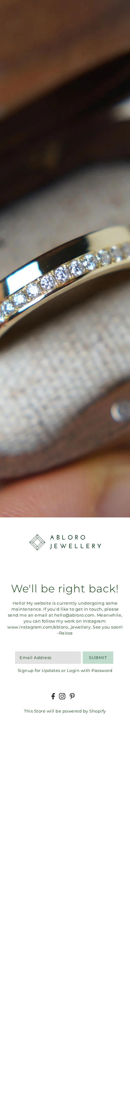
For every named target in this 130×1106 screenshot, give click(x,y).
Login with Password (90, 670)
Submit (98, 657)
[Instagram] (62, 696)
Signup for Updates (39, 670)
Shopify (97, 711)
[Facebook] (53, 696)
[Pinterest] (72, 696)
